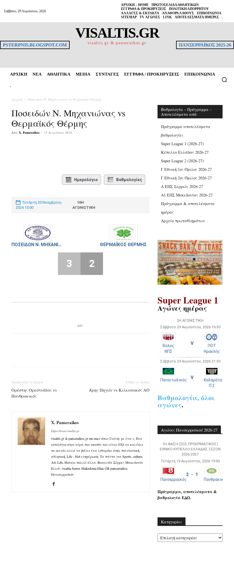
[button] (224, 79)
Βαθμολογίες (129, 179)
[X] (66, 155)
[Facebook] (53, 155)
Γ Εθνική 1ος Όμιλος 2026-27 (186, 169)
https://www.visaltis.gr (65, 431)
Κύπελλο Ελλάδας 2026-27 (185, 152)
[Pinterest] (80, 155)
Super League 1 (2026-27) (182, 143)
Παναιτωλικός (173, 380)
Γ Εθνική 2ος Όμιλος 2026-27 (186, 178)
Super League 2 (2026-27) (182, 160)
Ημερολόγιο (86, 179)
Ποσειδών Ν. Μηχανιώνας (37, 244)
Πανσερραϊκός (173, 479)
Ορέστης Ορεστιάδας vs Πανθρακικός (34, 393)
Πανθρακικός (216, 479)
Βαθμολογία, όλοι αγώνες (186, 401)
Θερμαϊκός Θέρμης (123, 244)
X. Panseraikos (29, 132)
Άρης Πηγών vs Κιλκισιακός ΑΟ (119, 390)
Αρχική (16, 99)
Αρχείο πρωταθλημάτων (183, 220)
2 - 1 (192, 474)
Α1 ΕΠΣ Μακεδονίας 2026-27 (187, 195)
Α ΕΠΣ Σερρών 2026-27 (182, 186)
